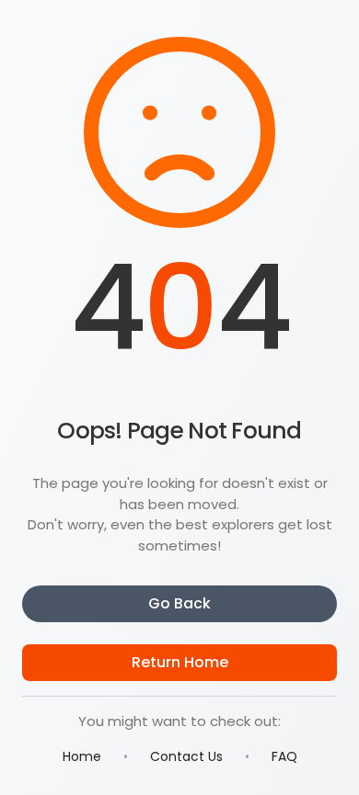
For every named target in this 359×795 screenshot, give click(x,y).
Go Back (179, 603)
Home (82, 756)
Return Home (180, 662)
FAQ (284, 756)
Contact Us (186, 756)
